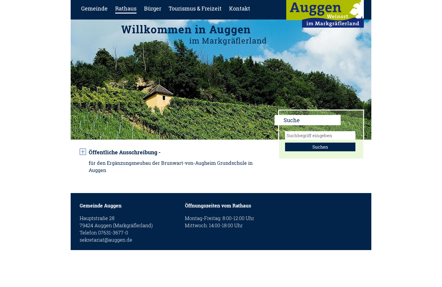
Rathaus (126, 8)
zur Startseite (325, 16)
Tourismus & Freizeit (195, 8)
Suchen (320, 147)
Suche (292, 120)
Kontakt (239, 8)
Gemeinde (94, 8)
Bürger (152, 8)
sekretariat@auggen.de (106, 240)
